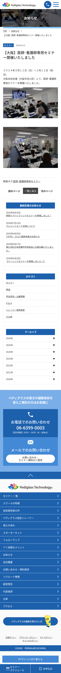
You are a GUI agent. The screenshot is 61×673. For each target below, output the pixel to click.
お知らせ (15, 30)
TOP (5, 30)
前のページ (14, 191)
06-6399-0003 (30, 427)
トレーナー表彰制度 (15, 309)
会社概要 (8, 562)
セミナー (10, 282)
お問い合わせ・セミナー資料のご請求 (30, 459)
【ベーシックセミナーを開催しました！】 (25, 261)
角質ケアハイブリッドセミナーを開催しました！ (29, 215)
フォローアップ (11, 540)
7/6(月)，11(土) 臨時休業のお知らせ (23, 236)
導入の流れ (9, 525)
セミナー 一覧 (10, 496)
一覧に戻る (30, 191)
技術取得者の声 (11, 510)
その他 (9, 316)
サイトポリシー (46, 637)
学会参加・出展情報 (15, 296)
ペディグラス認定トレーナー (18, 518)
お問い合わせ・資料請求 (16, 569)
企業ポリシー (11, 637)
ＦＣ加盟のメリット (13, 547)
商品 (8, 289)
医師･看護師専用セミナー (26, 181)
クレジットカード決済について (20, 225)
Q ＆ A (9, 303)
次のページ (47, 191)
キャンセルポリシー (30, 640)
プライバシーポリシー (28, 637)
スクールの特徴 (11, 503)
